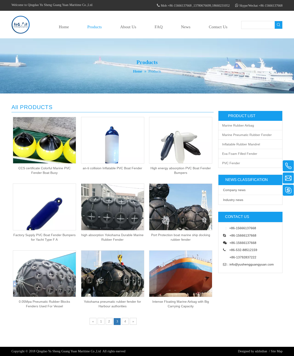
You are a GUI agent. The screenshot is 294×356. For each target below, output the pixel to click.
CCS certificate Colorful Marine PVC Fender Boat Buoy (44, 170)
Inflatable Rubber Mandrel (241, 144)
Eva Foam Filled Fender (239, 153)
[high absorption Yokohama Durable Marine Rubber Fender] (112, 214)
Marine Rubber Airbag (238, 125)
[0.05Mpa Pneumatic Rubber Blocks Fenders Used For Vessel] (44, 281)
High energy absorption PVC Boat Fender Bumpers (180, 170)
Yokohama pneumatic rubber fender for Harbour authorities (112, 304)
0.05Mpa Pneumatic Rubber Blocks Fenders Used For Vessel (44, 304)
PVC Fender (231, 163)
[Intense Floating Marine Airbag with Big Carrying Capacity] (180, 281)
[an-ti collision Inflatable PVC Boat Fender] (112, 148)
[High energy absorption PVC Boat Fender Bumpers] (180, 148)
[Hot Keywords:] (278, 25)
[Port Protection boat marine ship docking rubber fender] (180, 215)
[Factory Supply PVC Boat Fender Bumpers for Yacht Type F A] (44, 215)
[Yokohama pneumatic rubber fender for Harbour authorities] (112, 281)
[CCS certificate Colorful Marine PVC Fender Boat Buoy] (44, 148)
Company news (234, 190)
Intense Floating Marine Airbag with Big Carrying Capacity (180, 304)
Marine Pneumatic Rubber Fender (247, 135)
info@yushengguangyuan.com (251, 264)
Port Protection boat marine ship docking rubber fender (180, 237)
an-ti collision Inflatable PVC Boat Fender (112, 168)
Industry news (233, 200)
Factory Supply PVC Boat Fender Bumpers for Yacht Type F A (44, 237)
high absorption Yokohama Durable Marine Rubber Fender (112, 237)
